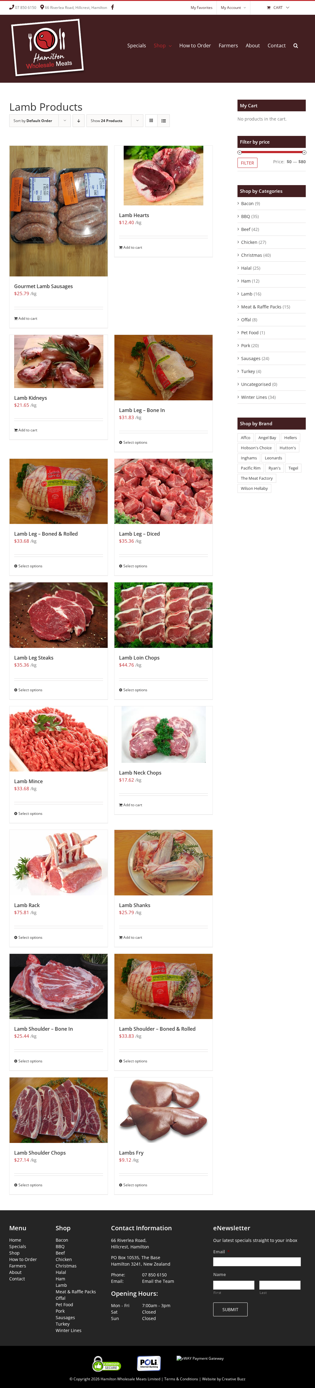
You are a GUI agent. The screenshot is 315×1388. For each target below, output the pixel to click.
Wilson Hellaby (254, 488)
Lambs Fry (131, 1152)
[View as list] (163, 121)
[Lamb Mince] (59, 739)
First (217, 1292)
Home (15, 1240)
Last (263, 1292)
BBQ (245, 216)
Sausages (251, 358)
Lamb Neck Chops (140, 772)
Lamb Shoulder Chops (40, 1152)
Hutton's (288, 447)
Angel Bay (267, 437)
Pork (245, 345)
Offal (246, 320)
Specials (17, 1246)
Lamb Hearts (134, 215)
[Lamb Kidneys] (59, 361)
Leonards (273, 458)
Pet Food (250, 332)
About (15, 1272)
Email (221, 1252)
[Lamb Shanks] (163, 862)
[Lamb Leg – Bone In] (163, 367)
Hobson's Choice (256, 447)
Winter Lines (254, 397)
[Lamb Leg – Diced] (163, 491)
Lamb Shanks (134, 905)
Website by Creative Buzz (223, 1379)
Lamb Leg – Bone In (142, 410)
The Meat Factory (257, 478)
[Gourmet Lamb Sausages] (59, 211)
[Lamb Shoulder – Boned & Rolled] (163, 986)
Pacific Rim (251, 468)
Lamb (247, 294)
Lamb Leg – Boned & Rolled (46, 533)
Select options (135, 442)
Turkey (248, 371)
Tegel (293, 468)
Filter (247, 163)
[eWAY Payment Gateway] (200, 1354)
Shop (14, 1253)
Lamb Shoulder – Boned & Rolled (157, 1028)
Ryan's (275, 468)
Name (219, 1274)
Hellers (290, 437)
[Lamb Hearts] (163, 175)
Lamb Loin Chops (139, 657)
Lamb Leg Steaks (34, 657)
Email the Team (158, 1281)
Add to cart (27, 318)
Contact (17, 1279)
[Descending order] (79, 120)
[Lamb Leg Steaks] (59, 615)
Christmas (251, 255)
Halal (246, 268)
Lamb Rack (27, 905)
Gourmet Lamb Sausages (43, 286)
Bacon (247, 203)
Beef (245, 229)
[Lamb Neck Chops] (163, 734)
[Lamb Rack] (59, 862)
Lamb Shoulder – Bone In (43, 1028)
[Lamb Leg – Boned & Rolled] (59, 491)
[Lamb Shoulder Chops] (59, 1110)
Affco (245, 437)
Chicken (249, 242)
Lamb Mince (28, 781)
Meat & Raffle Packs (261, 307)
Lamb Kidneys (30, 398)
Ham (246, 281)
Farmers (17, 1266)
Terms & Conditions (181, 1379)
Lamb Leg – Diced (139, 533)
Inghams (249, 458)
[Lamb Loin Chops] (163, 615)
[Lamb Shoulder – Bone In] (59, 986)
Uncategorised (256, 384)
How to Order (23, 1259)
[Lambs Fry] (163, 1110)
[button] (295, 45)
